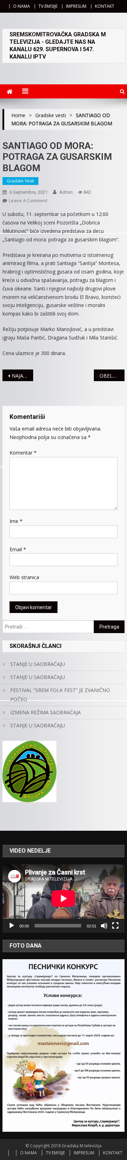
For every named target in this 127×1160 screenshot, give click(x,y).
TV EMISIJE (48, 6)
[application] (63, 898)
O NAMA (21, 6)
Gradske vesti (20, 181)
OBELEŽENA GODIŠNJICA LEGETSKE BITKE (111, 375)
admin (66, 192)
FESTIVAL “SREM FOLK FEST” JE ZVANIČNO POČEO (60, 695)
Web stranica (24, 577)
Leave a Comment (28, 200)
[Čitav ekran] (115, 925)
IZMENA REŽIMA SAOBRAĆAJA (45, 712)
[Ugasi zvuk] (104, 925)
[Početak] (11, 925)
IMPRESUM (76, 6)
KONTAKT (104, 6)
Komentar (23, 452)
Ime (16, 521)
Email (18, 549)
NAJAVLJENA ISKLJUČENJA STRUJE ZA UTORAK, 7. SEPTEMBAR (22, 375)
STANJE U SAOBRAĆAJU (37, 664)
